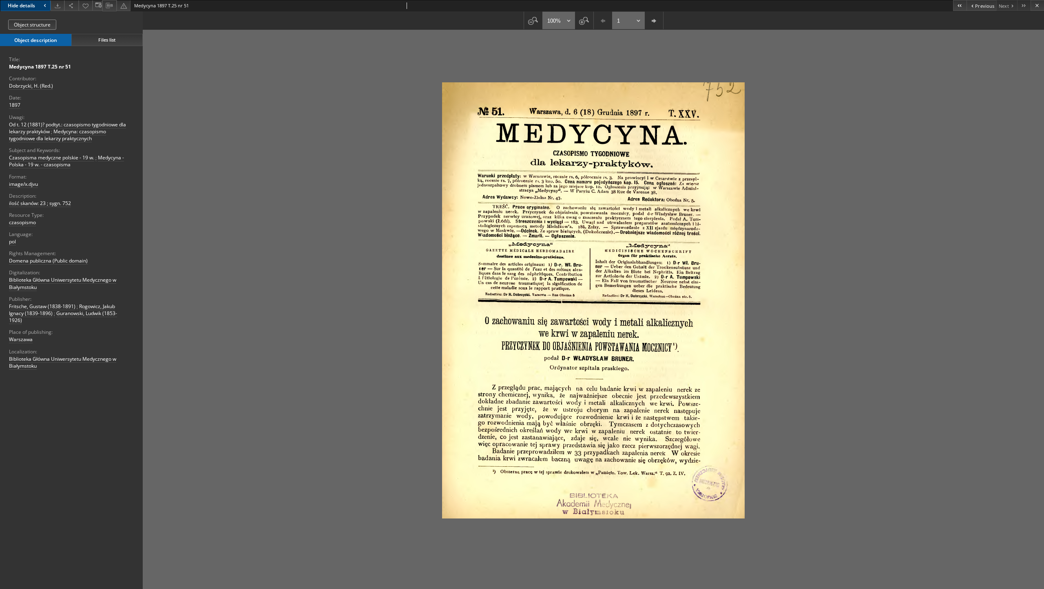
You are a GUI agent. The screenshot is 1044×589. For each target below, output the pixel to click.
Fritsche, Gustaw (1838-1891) (42, 306)
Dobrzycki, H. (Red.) (31, 85)
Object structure (32, 24)
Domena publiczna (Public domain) (48, 260)
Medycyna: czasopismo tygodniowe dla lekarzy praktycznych (57, 135)
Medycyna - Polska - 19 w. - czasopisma (66, 161)
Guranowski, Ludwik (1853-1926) (63, 317)
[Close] (1037, 5)
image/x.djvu (23, 184)
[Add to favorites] (86, 5)
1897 (14, 104)
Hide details (21, 5)
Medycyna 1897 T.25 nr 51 (40, 66)
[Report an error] (123, 5)
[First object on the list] (960, 5)
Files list (106, 40)
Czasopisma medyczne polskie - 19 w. (51, 157)
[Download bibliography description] (109, 5)
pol (12, 241)
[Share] (71, 5)
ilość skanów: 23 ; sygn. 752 (40, 203)
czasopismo (22, 222)
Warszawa (21, 339)
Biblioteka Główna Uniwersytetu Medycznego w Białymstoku (62, 362)
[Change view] (97, 5)
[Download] (57, 5)
